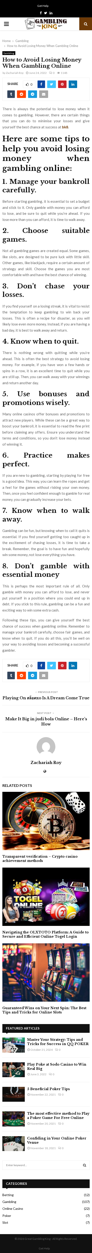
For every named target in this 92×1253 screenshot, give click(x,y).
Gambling (9, 53)
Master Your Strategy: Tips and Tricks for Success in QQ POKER (58, 1042)
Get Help (42, 6)
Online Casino (12, 1209)
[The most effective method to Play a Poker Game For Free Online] (13, 1118)
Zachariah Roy (15, 73)
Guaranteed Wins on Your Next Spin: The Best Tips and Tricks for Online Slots (44, 1010)
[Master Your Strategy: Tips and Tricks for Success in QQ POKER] (13, 1045)
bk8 (65, 127)
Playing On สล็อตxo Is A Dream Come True (46, 698)
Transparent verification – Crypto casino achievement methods (40, 858)
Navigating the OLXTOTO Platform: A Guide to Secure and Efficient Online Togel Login (45, 934)
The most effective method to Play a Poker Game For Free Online (58, 1115)
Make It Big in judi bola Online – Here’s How (46, 721)
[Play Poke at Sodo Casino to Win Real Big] (13, 1069)
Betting (8, 1195)
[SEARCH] (84, 1165)
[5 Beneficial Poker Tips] (13, 1094)
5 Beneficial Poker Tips (48, 1089)
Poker (6, 1216)
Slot (5, 1222)
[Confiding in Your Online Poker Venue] (13, 1143)
